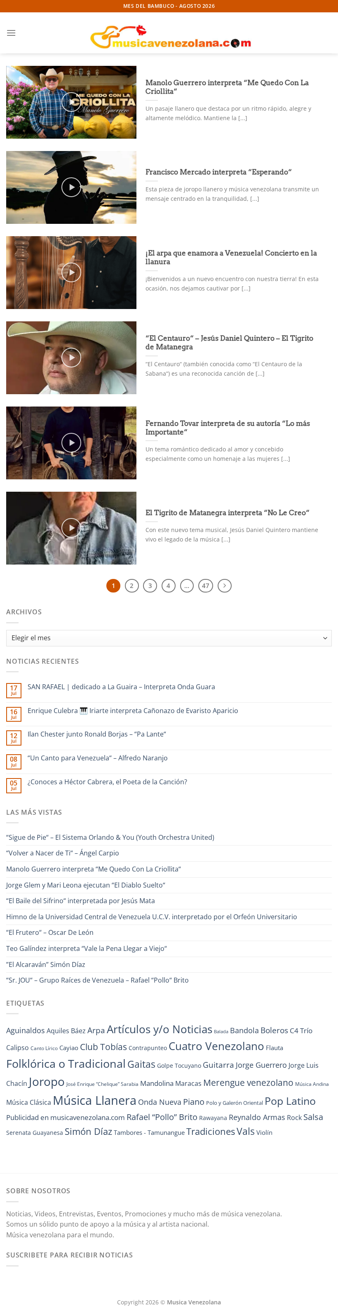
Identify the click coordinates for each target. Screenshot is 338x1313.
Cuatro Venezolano (216, 1046)
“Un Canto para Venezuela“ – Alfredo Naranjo (98, 758)
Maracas (188, 1083)
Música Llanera (94, 1100)
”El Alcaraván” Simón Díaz (45, 964)
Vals (246, 1131)
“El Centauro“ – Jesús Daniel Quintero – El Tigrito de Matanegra (229, 342)
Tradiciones (210, 1131)
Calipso (17, 1047)
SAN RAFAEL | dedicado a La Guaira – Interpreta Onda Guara (121, 687)
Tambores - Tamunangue (149, 1132)
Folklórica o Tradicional (66, 1063)
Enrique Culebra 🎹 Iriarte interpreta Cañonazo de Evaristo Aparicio (133, 711)
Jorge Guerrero (261, 1065)
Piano (193, 1101)
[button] (11, 33)
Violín (264, 1132)
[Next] (225, 586)
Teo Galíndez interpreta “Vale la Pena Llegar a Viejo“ (86, 948)
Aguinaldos (25, 1030)
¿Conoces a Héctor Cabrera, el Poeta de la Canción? (107, 782)
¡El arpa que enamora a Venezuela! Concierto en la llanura (231, 257)
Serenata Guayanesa (34, 1132)
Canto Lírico (44, 1048)
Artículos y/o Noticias (159, 1029)
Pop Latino (290, 1101)
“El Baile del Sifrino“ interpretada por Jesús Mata (80, 900)
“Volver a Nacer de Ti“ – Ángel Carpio (62, 853)
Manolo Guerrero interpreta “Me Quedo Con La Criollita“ (227, 87)
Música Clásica (28, 1102)
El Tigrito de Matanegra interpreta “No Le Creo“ (228, 513)
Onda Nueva (159, 1102)
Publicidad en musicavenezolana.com (65, 1117)
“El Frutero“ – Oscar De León (50, 932)
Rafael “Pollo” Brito (162, 1116)
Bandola (244, 1030)
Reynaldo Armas (257, 1117)
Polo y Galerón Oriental (234, 1102)
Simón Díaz (88, 1131)
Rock (294, 1117)
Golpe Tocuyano (179, 1065)
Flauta (274, 1047)
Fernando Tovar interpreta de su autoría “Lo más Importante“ (228, 428)
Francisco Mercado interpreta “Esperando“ (219, 172)
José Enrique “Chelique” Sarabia (102, 1084)
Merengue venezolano (248, 1082)
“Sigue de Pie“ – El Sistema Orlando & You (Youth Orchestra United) (110, 837)
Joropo (47, 1081)
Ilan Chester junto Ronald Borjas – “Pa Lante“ (97, 734)
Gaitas (141, 1064)
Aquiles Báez (66, 1030)
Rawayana (213, 1118)
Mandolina (157, 1083)
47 (205, 585)
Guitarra (218, 1065)
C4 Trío (301, 1030)
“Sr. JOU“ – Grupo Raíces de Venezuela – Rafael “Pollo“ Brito (97, 980)
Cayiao (68, 1047)
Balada (221, 1031)
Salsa (313, 1116)
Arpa (96, 1030)
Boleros (274, 1030)
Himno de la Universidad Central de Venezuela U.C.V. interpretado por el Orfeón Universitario (151, 916)
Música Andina (312, 1084)
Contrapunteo (148, 1048)
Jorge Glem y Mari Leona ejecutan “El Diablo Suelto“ (85, 885)
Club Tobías (103, 1047)
